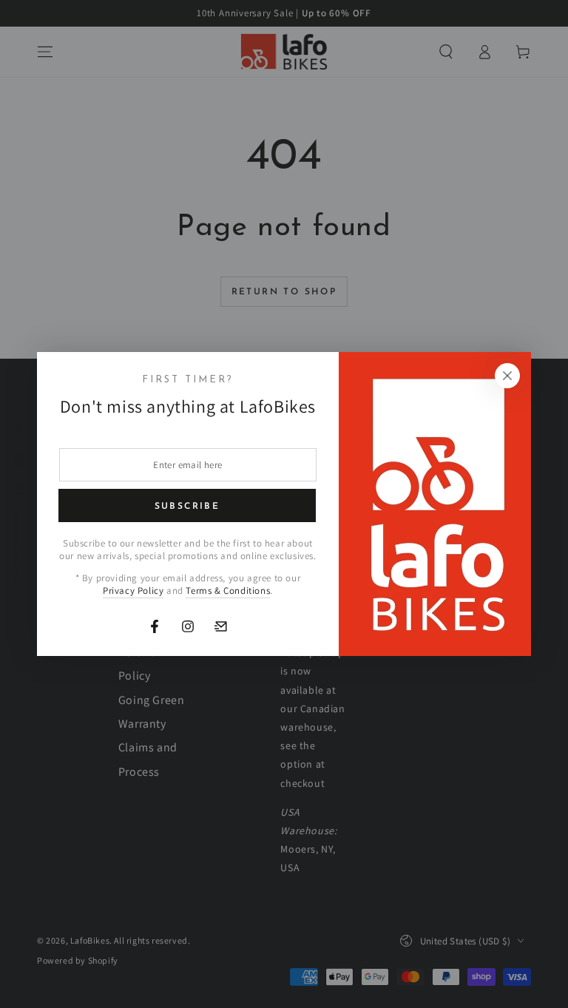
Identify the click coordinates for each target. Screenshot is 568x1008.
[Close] (507, 375)
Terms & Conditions (228, 590)
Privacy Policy (133, 590)
